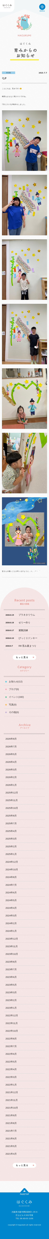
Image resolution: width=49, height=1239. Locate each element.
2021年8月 (11, 1123)
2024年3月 (11, 915)
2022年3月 (11, 1077)
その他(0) (14, 712)
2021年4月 (11, 1154)
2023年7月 (11, 969)
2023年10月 (11, 954)
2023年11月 (11, 946)
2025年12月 (11, 792)
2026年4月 (11, 762)
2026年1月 (11, 785)
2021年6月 (11, 1138)
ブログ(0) (14, 689)
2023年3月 (11, 992)
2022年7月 (11, 1046)
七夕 (4, 78)
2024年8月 (11, 877)
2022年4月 (11, 1069)
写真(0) (12, 704)
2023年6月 (11, 977)
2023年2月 (11, 1000)
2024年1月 (11, 931)
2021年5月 (11, 1146)
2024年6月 (11, 892)
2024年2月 (11, 923)
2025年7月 (11, 823)
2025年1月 (11, 854)
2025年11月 (11, 800)
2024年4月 (11, 908)
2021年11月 (11, 1100)
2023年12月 (11, 938)
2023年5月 (11, 985)
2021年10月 (11, 1107)
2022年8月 (11, 1038)
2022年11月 (11, 1023)
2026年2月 (11, 777)
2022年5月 (11, 1061)
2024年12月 (11, 862)
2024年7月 (11, 885)
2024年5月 (11, 900)
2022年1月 (11, 1084)
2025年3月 (11, 838)
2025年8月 (11, 815)
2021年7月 (11, 1130)
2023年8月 (11, 961)
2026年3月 (11, 769)
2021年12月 (11, 1092)
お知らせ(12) (15, 681)
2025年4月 (11, 831)
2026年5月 (11, 754)
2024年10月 (11, 869)
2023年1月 (11, 1008)
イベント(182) (16, 697)
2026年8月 (11, 739)
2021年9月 (11, 1115)
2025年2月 (11, 846)
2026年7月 (11, 746)
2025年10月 (11, 808)
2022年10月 (11, 1031)
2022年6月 (11, 1054)
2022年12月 (11, 1015)
